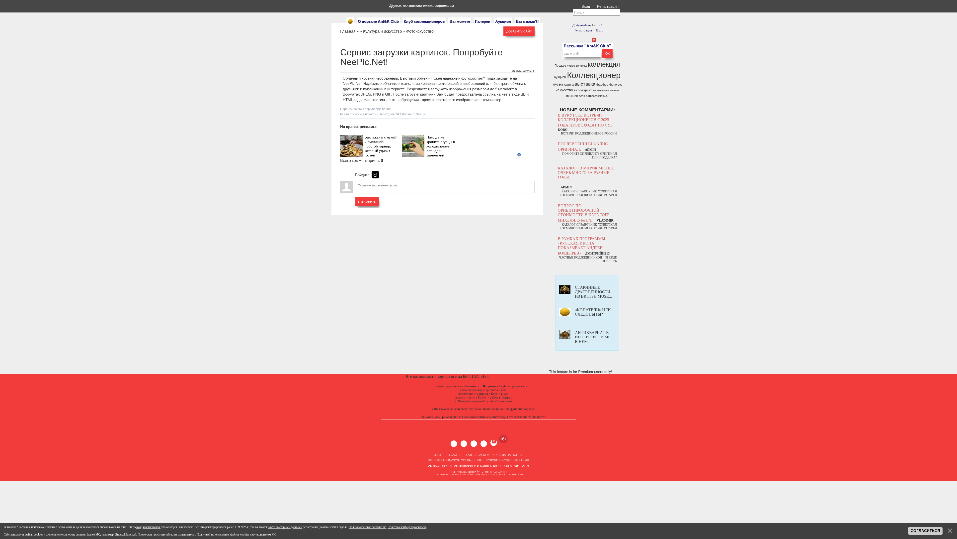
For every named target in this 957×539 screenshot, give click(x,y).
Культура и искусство (382, 31)
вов (620, 84)
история (572, 95)
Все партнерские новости (358, 114)
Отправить (367, 202)
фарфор (602, 84)
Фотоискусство (420, 31)
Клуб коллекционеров (424, 21)
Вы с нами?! (527, 21)
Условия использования (507, 460)
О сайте (454, 454)
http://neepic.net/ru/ (378, 109)
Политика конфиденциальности (407, 527)
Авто (582, 96)
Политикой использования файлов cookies (223, 534)
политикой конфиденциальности (455, 474)
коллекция (604, 64)
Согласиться (925, 531)
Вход (586, 6)
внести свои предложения (468, 409)
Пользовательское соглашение (455, 460)
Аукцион (503, 21)
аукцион (560, 76)
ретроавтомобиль (597, 96)
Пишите (438, 454)
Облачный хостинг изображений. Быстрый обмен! (385, 78)
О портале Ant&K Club (378, 21)
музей (558, 84)
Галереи (482, 21)
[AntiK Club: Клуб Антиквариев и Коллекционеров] (350, 21)
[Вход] (375, 174)
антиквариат (583, 90)
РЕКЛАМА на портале (509, 454)
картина (569, 84)
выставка (585, 83)
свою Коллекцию (471, 390)
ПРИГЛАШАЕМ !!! (476, 454)
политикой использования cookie (503, 474)
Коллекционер (594, 74)
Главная (348, 31)
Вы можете (460, 21)
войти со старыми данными (285, 527)
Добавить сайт (519, 31)
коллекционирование (606, 90)
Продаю (560, 65)
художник (573, 65)
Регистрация (608, 6)
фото (613, 84)
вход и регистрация (148, 527)
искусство (564, 89)
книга (583, 65)
